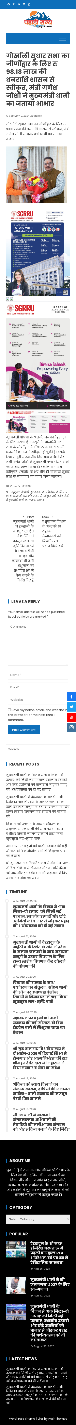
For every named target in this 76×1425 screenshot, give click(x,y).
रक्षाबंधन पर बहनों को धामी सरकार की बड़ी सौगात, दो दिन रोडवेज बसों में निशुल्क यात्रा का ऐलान (36, 851)
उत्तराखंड (26, 486)
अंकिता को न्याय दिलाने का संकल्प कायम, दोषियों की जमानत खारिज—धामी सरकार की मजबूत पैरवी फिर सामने (41, 1091)
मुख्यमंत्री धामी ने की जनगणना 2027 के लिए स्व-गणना (50, 1284)
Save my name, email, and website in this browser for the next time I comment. (37, 715)
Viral (40, 1419)
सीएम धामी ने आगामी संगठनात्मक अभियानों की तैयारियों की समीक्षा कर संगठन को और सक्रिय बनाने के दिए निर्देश (41, 1122)
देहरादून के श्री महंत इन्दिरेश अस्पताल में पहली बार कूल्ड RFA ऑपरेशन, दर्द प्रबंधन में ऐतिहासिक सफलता (49, 1253)
